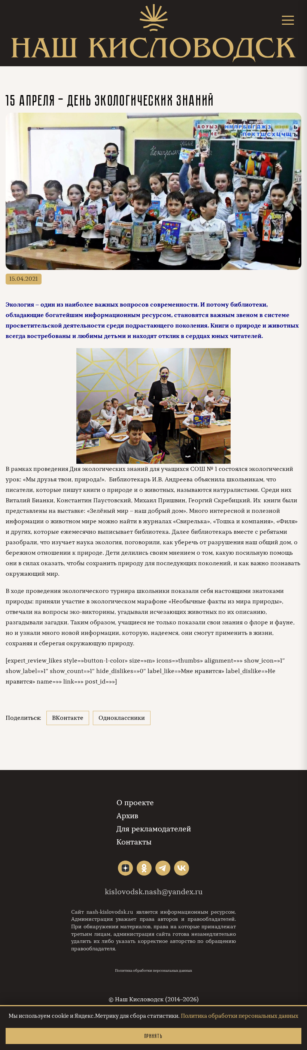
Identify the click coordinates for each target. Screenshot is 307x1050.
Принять (153, 1036)
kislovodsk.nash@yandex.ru (154, 892)
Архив (127, 816)
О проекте (135, 802)
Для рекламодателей (153, 829)
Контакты (134, 842)
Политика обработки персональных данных (153, 970)
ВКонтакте (67, 718)
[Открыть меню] (287, 20)
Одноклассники (121, 718)
